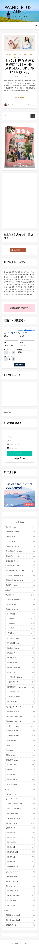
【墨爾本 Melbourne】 (13, 915)
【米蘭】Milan (11, 658)
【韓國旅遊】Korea (11, 561)
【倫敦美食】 (11, 862)
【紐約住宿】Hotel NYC (13, 818)
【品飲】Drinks (12, 900)
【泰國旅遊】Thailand (12, 546)
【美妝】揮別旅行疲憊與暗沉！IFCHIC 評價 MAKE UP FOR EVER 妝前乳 (19, 66)
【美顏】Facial (11, 769)
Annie (7, 789)
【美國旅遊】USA (10, 794)
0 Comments (30, 105)
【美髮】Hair (11, 774)
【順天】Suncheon (13, 565)
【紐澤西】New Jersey (13, 809)
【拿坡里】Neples (13, 648)
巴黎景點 (11, 628)
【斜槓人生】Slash (11, 585)
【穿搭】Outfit (10, 755)
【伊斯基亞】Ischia (13, 643)
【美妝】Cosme (27, 54)
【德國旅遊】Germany (13, 599)
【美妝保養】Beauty (19, 57)
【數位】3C (9, 745)
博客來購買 (15, 166)
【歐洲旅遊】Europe (11, 595)
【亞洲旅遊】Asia (10, 527)
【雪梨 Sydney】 (11, 925)
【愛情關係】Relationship (14, 580)
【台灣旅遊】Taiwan (12, 532)
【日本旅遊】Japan (11, 541)
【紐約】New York (11, 813)
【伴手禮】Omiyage (13, 891)
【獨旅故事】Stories (12, 711)
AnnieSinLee (12, 105)
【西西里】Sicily (12, 672)
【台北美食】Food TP (14, 896)
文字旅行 (8, 590)
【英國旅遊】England (11, 823)
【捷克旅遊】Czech (11, 604)
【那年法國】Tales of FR (13, 716)
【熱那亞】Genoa (13, 653)
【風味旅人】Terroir (11, 881)
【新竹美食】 (11, 905)
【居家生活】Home (12, 736)
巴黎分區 (11, 618)
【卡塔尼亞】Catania (15, 677)
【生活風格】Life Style (12, 54)
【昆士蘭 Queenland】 (13, 920)
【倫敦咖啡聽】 (12, 842)
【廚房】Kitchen (10, 740)
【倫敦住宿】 (11, 832)
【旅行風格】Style (11, 750)
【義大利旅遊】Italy (12, 638)
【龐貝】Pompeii (12, 702)
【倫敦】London (10, 828)
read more (19, 98)
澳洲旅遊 (7, 911)
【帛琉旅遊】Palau (11, 536)
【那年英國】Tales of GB (13, 721)
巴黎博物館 (11, 623)
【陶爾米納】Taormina (15, 682)
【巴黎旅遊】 (11, 614)
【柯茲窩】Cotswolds (12, 872)
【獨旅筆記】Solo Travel (12, 707)
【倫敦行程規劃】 (13, 867)
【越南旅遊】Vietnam (12, 556)
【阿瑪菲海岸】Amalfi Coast (16, 687)
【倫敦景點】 (11, 857)
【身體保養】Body (13, 779)
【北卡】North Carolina (13, 799)
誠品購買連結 (24, 166)
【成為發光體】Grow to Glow (14, 571)
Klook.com (7, 413)
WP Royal (24, 943)
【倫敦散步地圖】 (13, 852)
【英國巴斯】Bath (11, 877)
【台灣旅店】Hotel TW (13, 731)
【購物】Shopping (11, 784)
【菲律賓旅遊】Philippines (14, 551)
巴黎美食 (11, 633)
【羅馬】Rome (12, 663)
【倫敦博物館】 (12, 837)
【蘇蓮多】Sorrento (13, 667)
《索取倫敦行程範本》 (19, 307)
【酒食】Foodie (10, 886)
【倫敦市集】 (11, 847)
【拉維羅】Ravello (14, 692)
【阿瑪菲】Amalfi (14, 696)
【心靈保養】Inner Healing (14, 575)
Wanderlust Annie (19, 9)
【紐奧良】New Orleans (13, 804)
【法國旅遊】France (12, 609)
